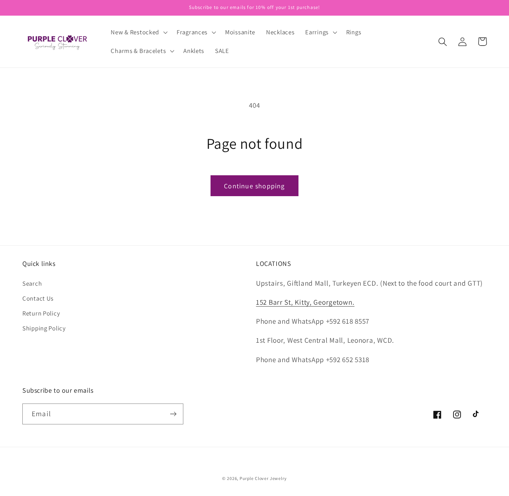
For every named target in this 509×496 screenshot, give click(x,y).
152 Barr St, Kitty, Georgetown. (305, 302)
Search (32, 283)
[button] (138, 32)
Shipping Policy (44, 328)
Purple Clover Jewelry (263, 478)
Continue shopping (254, 186)
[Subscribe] (173, 414)
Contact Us (38, 298)
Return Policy (41, 313)
